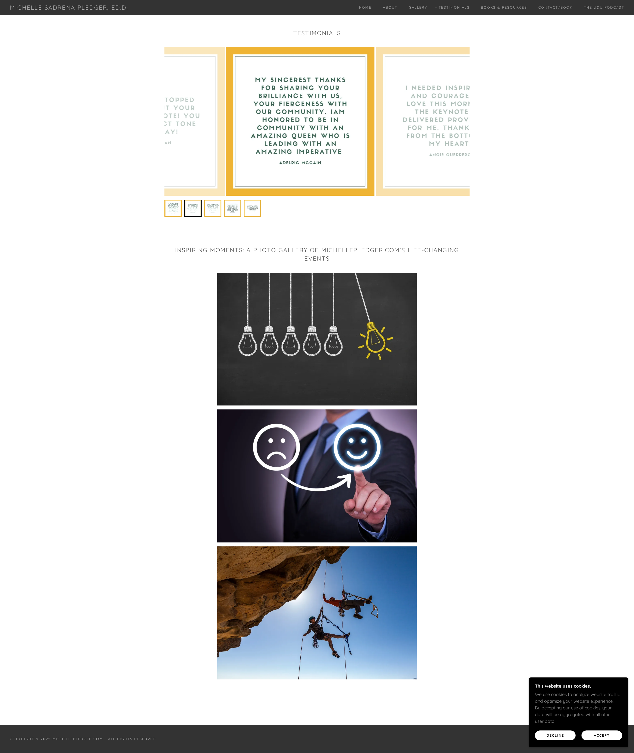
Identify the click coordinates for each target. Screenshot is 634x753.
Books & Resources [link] (504, 7)
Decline (555, 735)
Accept (602, 735)
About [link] (390, 7)
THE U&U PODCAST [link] (604, 7)
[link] (69, 8)
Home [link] (365, 7)
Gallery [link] (418, 7)
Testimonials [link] (454, 7)
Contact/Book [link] (555, 7)
